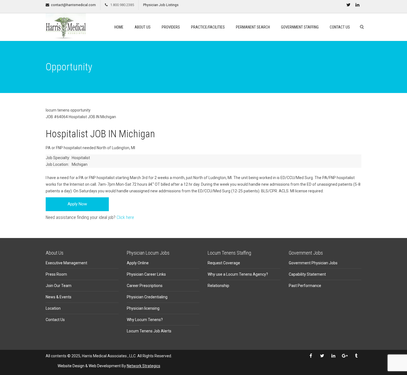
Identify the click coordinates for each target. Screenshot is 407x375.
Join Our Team (58, 285)
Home (118, 27)
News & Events (58, 297)
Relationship (218, 285)
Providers (171, 27)
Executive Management (66, 263)
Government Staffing (300, 27)
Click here (125, 217)
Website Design (71, 366)
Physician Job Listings (161, 5)
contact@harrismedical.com (73, 5)
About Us (143, 27)
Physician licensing (143, 308)
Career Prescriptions (145, 285)
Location (53, 308)
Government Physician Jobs (313, 263)
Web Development (105, 366)
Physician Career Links (146, 274)
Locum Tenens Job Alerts (149, 331)
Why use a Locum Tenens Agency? (238, 274)
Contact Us (340, 27)
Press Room (56, 274)
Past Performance (305, 285)
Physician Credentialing (147, 297)
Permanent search (253, 27)
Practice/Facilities (208, 27)
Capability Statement (307, 274)
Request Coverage (224, 263)
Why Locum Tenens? (145, 319)
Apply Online (138, 263)
